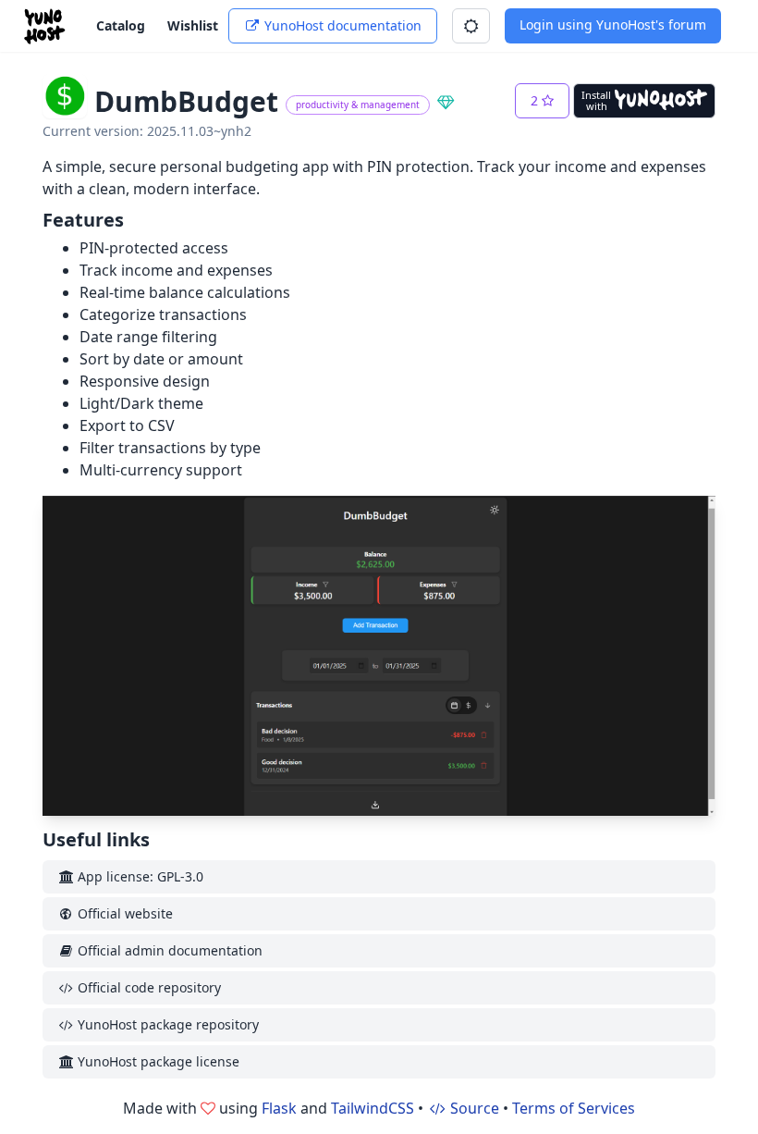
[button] (471, 25)
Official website (123, 913)
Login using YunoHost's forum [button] (613, 24)
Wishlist (192, 25)
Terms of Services (573, 1108)
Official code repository (147, 987)
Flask (279, 1108)
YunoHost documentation (341, 25)
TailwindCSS (372, 1108)
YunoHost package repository (166, 1024)
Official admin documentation (168, 950)
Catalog (120, 25)
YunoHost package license (156, 1061)
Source (472, 1108)
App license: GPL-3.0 (138, 876)
